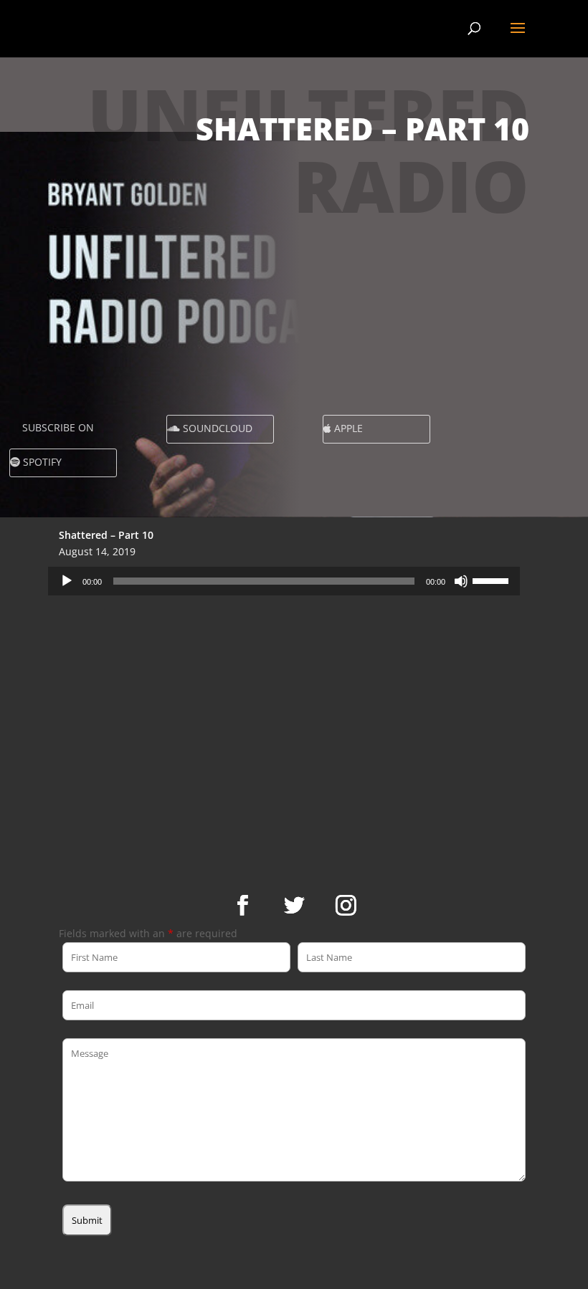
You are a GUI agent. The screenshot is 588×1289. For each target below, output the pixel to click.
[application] (284, 581)
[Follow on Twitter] (294, 905)
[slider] (493, 580)
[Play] (67, 581)
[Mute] (461, 581)
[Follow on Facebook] (242, 905)
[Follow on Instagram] (345, 905)
